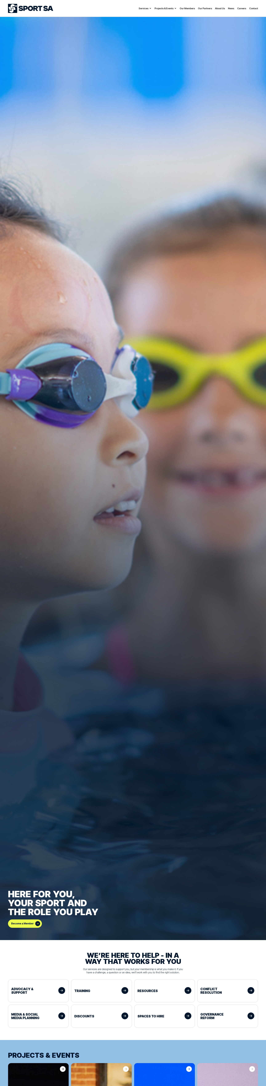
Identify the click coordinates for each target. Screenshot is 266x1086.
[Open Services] (150, 8)
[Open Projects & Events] (175, 8)
